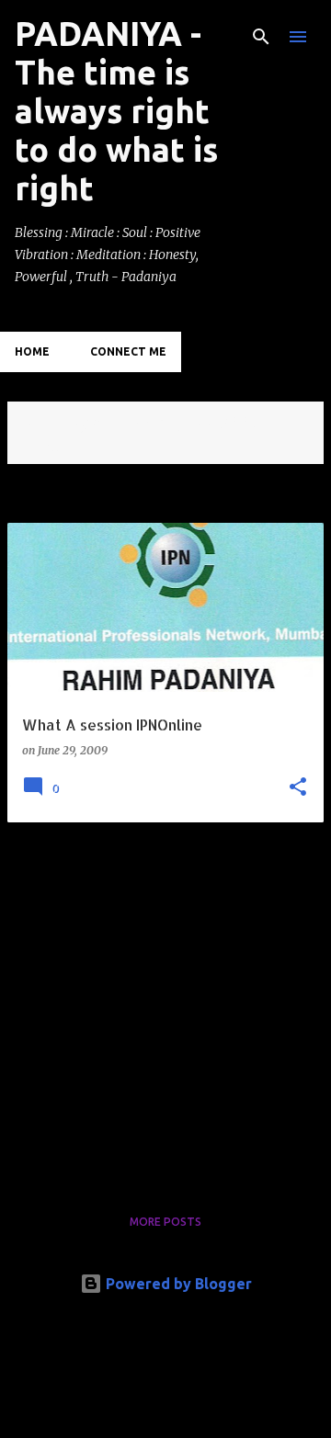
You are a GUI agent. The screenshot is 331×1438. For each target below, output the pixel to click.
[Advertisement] (165, 1002)
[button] (298, 788)
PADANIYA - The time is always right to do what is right (116, 111)
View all (46, 447)
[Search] (261, 37)
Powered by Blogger (177, 1283)
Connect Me (128, 351)
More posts (165, 1222)
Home (32, 351)
